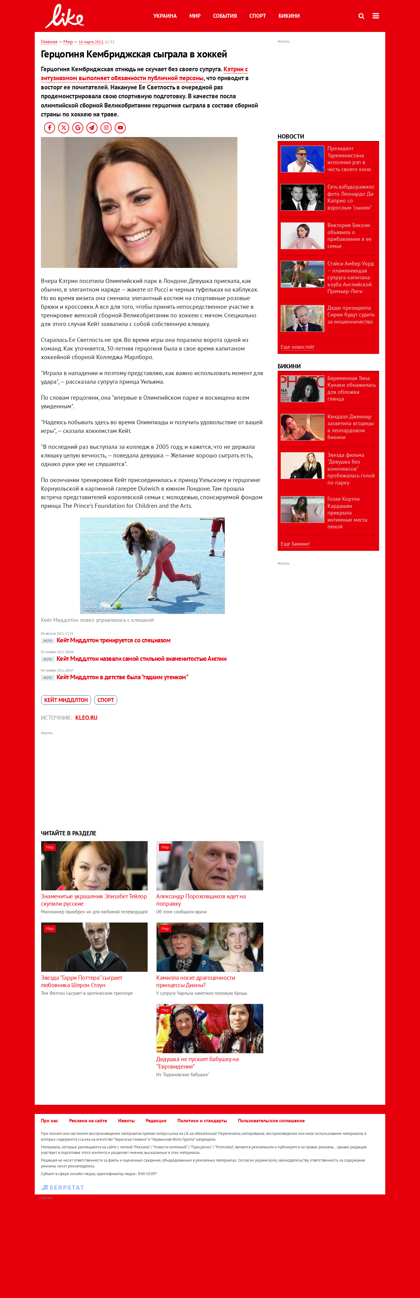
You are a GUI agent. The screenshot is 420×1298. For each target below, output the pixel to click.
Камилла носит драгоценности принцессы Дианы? (195, 981)
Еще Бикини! (295, 543)
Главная (49, 41)
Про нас (49, 1120)
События (225, 15)
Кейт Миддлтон (66, 700)
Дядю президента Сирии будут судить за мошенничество (350, 314)
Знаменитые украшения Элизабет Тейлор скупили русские (94, 900)
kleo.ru (86, 717)
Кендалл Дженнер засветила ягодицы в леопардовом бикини (350, 427)
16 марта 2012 (91, 42)
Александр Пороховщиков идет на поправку (201, 900)
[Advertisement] (152, 780)
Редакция (156, 1120)
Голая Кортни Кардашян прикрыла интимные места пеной (347, 512)
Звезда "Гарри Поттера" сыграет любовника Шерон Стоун (81, 981)
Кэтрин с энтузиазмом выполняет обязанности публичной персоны (144, 73)
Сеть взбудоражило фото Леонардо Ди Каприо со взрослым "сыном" (350, 197)
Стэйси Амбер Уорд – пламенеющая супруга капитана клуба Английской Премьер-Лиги (350, 277)
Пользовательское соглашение (271, 1120)
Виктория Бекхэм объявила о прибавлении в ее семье (349, 235)
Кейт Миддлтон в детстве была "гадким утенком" (115, 677)
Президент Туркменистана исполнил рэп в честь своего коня (349, 159)
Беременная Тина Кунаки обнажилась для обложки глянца (351, 388)
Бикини (289, 15)
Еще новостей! (297, 346)
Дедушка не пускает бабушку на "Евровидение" (197, 1062)
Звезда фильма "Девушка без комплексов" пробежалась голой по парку (351, 468)
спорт (105, 700)
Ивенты (126, 1120)
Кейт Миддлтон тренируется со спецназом (106, 640)
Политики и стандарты (202, 1120)
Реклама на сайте (88, 1120)
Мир (194, 15)
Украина (165, 15)
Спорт (257, 15)
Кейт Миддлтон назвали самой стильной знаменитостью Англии (134, 658)
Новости (291, 136)
